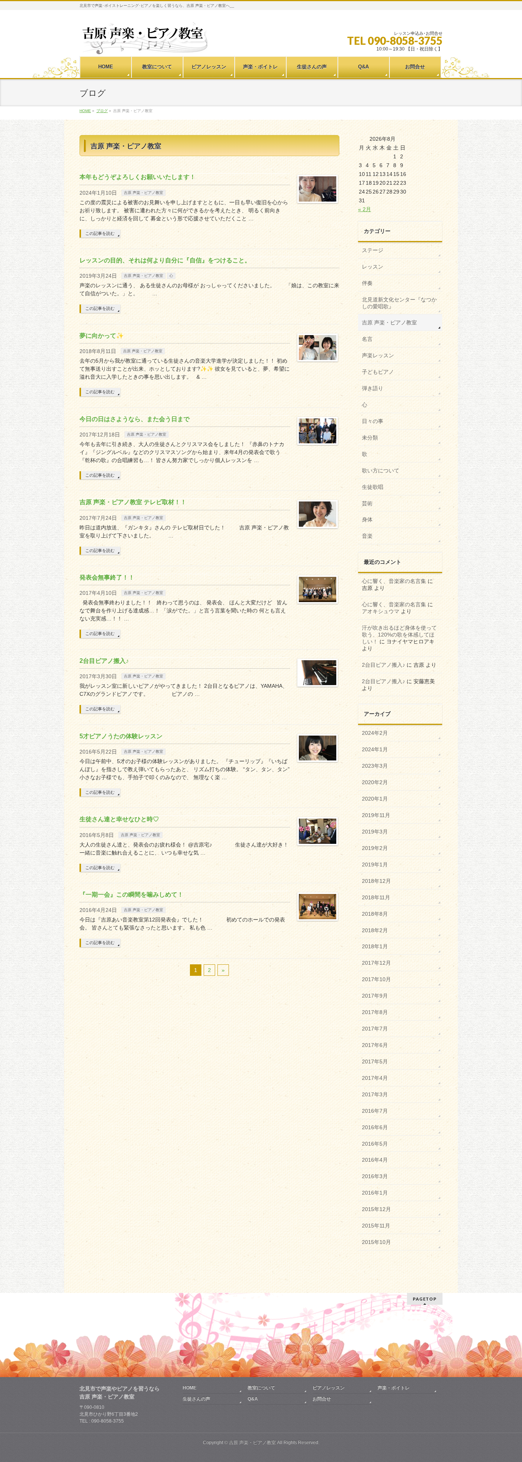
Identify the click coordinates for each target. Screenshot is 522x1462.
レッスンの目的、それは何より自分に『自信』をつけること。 (165, 260)
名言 (367, 339)
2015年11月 (376, 1226)
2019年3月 (375, 832)
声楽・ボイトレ (394, 1387)
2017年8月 (375, 1012)
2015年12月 (376, 1209)
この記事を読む (100, 233)
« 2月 (364, 209)
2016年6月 (375, 1127)
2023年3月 (375, 766)
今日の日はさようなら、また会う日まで (134, 419)
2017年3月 (375, 1094)
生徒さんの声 (196, 1399)
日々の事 (372, 421)
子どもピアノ (378, 372)
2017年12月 (376, 963)
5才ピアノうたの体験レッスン (120, 736)
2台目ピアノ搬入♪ (104, 661)
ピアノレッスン (329, 1387)
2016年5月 (375, 1144)
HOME (189, 1387)
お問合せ (322, 1399)
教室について (261, 1387)
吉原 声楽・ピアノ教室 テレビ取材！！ (132, 502)
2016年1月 (375, 1193)
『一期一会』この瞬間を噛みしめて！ (131, 894)
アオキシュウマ (380, 611)
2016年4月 (375, 1160)
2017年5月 (375, 1061)
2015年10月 (376, 1242)
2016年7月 (375, 1111)
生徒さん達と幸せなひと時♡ (119, 819)
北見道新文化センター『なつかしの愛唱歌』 (399, 302)
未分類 (370, 438)
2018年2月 (375, 930)
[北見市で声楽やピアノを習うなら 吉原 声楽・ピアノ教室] (144, 46)
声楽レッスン (378, 355)
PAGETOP (425, 1298)
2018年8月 (375, 914)
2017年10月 (376, 979)
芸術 (367, 503)
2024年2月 (375, 733)
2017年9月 (375, 996)
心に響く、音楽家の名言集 (394, 581)
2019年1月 (375, 864)
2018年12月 (376, 881)
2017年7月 (375, 1029)
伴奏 (367, 283)
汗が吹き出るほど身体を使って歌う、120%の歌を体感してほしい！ (399, 635)
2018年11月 (376, 897)
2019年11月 (376, 815)
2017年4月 (375, 1078)
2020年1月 (375, 799)
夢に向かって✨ (101, 335)
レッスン (372, 267)
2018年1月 (375, 946)
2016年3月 (375, 1176)
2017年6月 (375, 1045)
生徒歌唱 (372, 487)
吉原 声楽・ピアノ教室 (143, 192)
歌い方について (380, 470)
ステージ (372, 250)
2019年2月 (375, 848)
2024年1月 (375, 749)
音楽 (367, 536)
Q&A (253, 1399)
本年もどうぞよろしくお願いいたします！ (137, 177)
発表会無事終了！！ (107, 577)
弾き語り (372, 388)
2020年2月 (375, 782)
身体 (367, 519)
